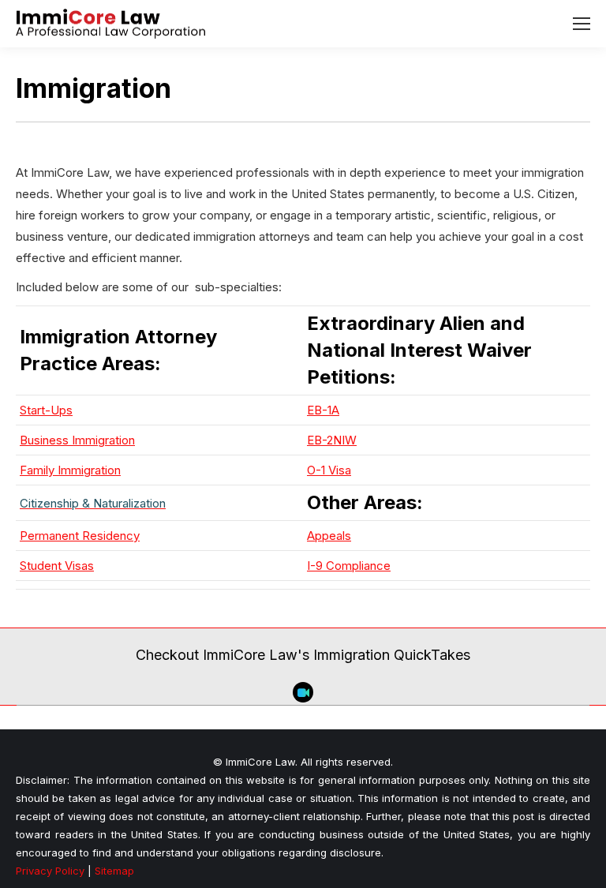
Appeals (329, 535)
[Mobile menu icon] (581, 23)
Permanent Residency (80, 535)
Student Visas (57, 565)
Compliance (358, 565)
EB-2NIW (332, 440)
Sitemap (114, 870)
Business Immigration (77, 440)
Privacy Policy (50, 870)
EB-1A (323, 410)
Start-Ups (46, 410)
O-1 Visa (329, 470)
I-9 (316, 565)
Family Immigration (70, 470)
